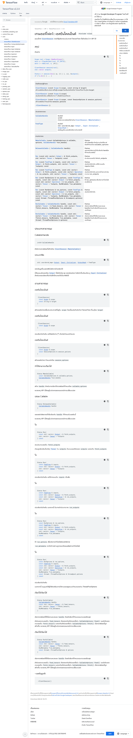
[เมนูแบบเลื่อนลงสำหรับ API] (46, 2)
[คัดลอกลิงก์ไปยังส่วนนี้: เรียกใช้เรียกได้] (49, 593)
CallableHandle (42, 116)
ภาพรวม (4, 13)
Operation (79, 172)
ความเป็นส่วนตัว (42, 733)
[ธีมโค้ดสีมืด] (104, 56)
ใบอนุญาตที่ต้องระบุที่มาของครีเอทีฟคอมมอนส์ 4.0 (64, 693)
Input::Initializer (90, 126)
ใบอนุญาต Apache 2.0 (103, 693)
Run (37, 156)
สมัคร (110, 734)
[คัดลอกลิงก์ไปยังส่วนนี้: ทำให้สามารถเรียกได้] (54, 366)
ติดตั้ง (26, 2)
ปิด (117, 31)
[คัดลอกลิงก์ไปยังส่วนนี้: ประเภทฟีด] (47, 255)
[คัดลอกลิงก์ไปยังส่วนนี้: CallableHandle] (51, 235)
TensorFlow (38, 29)
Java (27, 13)
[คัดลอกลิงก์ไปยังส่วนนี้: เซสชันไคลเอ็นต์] (51, 290)
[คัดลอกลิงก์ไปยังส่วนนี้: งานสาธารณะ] (51, 283)
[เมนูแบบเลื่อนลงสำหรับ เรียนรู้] (37, 2)
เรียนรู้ (33, 2)
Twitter (32, 718)
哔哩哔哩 (33, 722)
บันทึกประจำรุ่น (86, 715)
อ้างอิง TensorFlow (88, 725)
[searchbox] (13, 20)
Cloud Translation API (70, 22)
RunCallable (40, 204)
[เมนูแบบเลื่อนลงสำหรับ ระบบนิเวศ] (59, 2)
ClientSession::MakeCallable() (88, 120)
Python (13, 13)
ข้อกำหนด (33, 733)
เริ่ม (125, 31)
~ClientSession (42, 105)
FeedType (39, 124)
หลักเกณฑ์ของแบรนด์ (88, 722)
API (43, 2)
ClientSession (47, 39)
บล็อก (32, 712)
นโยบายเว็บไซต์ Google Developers (62, 695)
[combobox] (86, 2)
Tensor (49, 158)
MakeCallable (41, 140)
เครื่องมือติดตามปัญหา (88, 712)
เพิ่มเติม (66, 2)
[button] (13, 29)
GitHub (118, 2)
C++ (20, 13)
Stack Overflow (87, 718)
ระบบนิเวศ (54, 2)
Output (78, 126)
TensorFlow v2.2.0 (11, 9)
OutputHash (62, 128)
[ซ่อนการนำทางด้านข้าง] (25, 734)
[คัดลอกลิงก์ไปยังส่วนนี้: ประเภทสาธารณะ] (55, 229)
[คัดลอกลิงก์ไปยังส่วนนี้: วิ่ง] (39, 425)
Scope (56, 88)
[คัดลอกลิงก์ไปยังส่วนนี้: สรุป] (41, 47)
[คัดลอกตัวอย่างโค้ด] (108, 56)
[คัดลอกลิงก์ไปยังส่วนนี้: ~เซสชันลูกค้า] (48, 674)
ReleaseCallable (42, 148)
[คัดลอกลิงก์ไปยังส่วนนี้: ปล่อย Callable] (50, 396)
